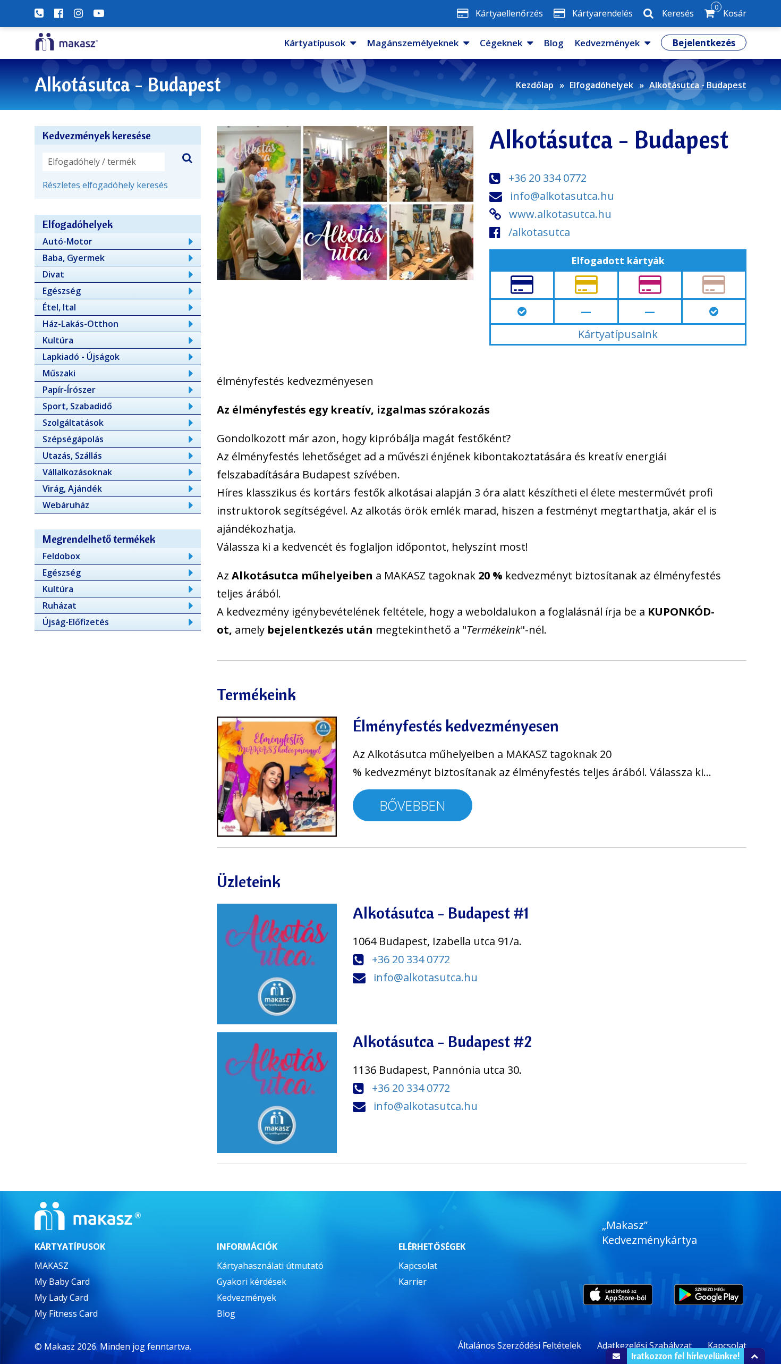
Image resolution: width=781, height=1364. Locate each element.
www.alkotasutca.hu (560, 214)
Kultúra (58, 340)
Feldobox (61, 556)
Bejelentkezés (703, 43)
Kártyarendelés (602, 13)
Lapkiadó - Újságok (81, 357)
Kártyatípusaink (618, 334)
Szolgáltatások (73, 422)
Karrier (412, 1281)
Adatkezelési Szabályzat (644, 1345)
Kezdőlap (535, 85)
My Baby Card (62, 1281)
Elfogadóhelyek (601, 85)
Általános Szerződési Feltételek (519, 1345)
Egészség (62, 291)
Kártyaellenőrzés (509, 13)
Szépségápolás (73, 439)
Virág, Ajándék (72, 488)
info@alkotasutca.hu (562, 196)
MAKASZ (52, 1266)
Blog (554, 43)
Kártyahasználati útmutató (270, 1266)
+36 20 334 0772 (547, 178)
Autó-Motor (67, 241)
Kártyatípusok (314, 43)
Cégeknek (501, 43)
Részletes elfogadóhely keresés (105, 185)
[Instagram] (78, 13)
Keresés (678, 13)
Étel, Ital (59, 307)
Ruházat (60, 605)
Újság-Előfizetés (76, 622)
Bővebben (412, 805)
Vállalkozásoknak (77, 472)
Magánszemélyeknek (413, 43)
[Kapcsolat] (39, 13)
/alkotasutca (539, 232)
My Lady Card (61, 1297)
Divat (53, 274)
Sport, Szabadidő (77, 406)
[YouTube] (99, 13)
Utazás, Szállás (72, 455)
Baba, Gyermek (74, 258)
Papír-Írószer (69, 389)
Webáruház (66, 505)
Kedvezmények (607, 43)
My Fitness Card (66, 1313)
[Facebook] (58, 13)
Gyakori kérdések (251, 1281)
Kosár (730, 11)
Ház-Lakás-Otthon (80, 324)
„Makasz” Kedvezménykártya (649, 1232)
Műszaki (59, 373)
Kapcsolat (417, 1266)
